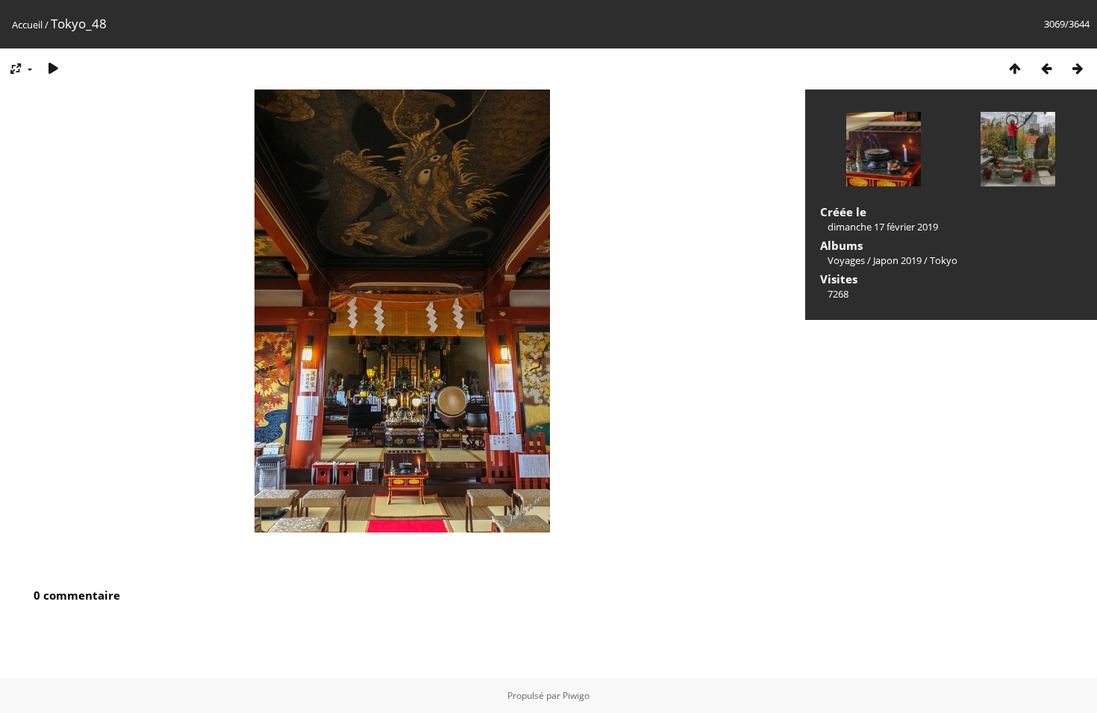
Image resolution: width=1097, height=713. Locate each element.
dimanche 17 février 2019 (883, 226)
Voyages (846, 260)
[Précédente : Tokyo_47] (1046, 68)
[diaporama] (53, 68)
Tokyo (943, 260)
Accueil (27, 24)
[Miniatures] (1015, 68)
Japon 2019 (897, 260)
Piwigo (576, 695)
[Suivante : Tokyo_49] (1077, 68)
